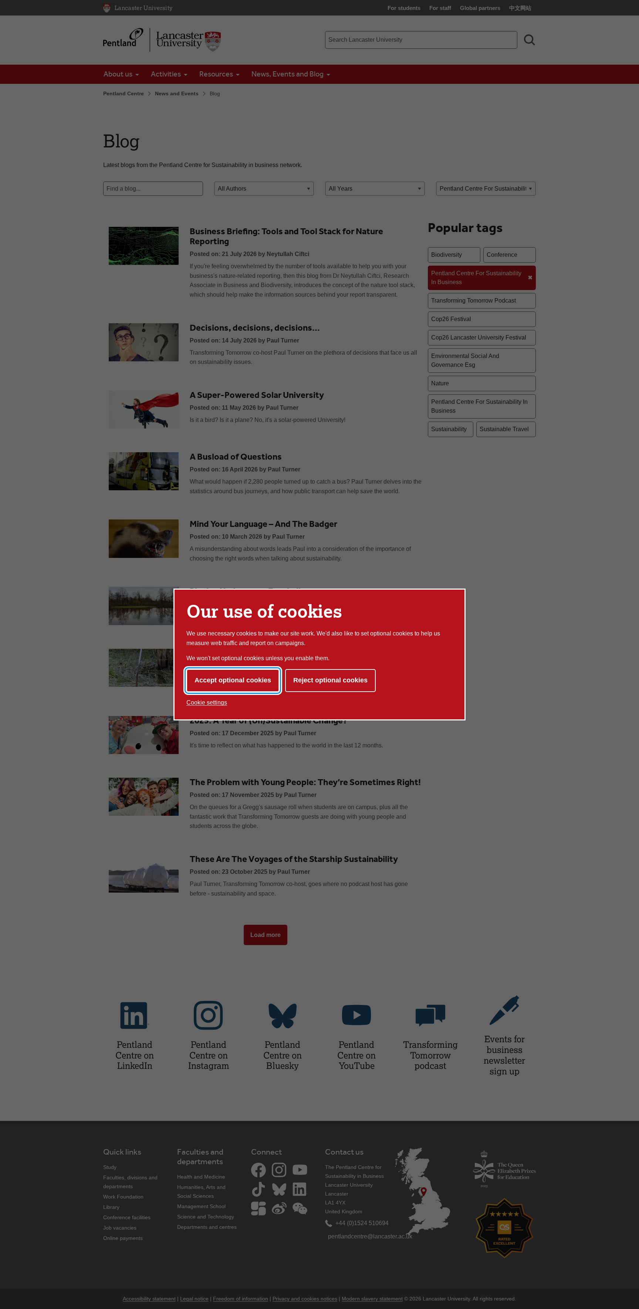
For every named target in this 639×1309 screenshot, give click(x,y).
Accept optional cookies (233, 680)
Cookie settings (206, 702)
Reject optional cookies (330, 680)
